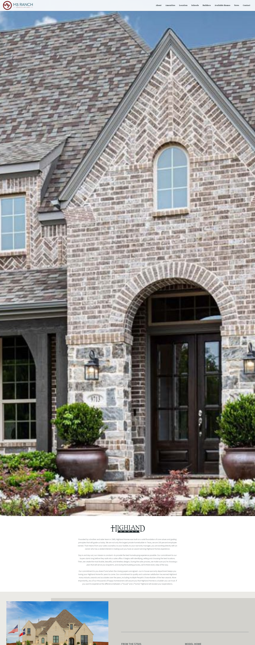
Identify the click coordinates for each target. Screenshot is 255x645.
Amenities (170, 5)
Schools (195, 5)
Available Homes (222, 5)
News (236, 5)
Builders (207, 5)
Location (183, 5)
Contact (246, 5)
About (158, 5)
